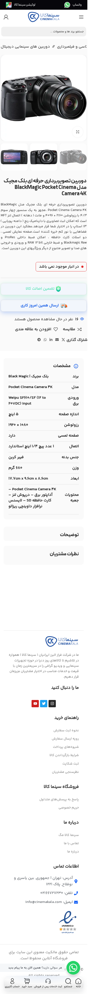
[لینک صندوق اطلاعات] (73, 5)
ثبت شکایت (70, 764)
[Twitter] (43, 703)
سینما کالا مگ (68, 835)
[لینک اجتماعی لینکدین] (51, 340)
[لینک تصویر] (62, 642)
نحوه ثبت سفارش (66, 730)
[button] (82, 98)
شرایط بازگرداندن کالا (64, 755)
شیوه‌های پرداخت (66, 747)
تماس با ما (71, 843)
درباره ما (73, 851)
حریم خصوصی (68, 807)
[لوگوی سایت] (43, 17)
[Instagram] (52, 703)
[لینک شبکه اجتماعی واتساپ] (45, 340)
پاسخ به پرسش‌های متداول (59, 799)
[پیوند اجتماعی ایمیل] (57, 340)
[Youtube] (35, 703)
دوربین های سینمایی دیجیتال (25, 47)
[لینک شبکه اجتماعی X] (63, 340)
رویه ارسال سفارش (65, 738)
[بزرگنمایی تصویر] (77, 131)
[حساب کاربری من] (6, 17)
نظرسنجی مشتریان (65, 772)
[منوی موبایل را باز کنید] (81, 17)
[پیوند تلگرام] (39, 340)
